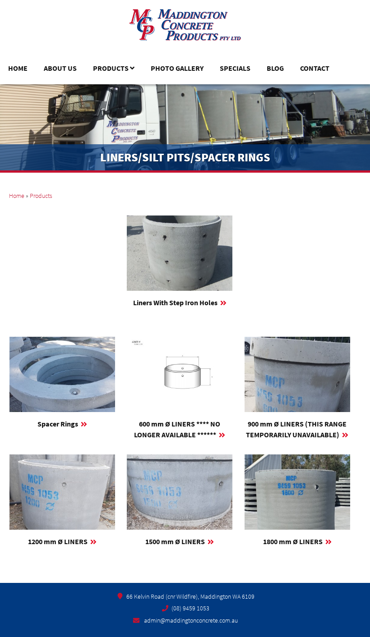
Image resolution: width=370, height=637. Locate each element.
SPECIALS (235, 68)
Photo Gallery (177, 68)
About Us (60, 68)
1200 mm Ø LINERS (58, 541)
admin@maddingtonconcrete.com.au (191, 620)
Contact (314, 68)
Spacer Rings (57, 423)
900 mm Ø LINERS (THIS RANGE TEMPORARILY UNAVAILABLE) (296, 429)
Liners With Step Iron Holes (175, 302)
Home (18, 68)
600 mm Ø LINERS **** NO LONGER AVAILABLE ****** (177, 429)
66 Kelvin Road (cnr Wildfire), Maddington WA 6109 (190, 596)
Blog (275, 68)
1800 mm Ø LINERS (293, 541)
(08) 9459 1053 (190, 608)
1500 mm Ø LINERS (175, 541)
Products (111, 68)
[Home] (185, 29)
